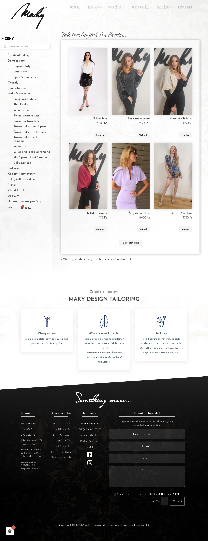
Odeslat (177, 501)
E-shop (93, 7)
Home (75, 7)
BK (147, 524)
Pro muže (140, 7)
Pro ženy (116, 7)
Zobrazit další (131, 243)
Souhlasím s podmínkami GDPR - (148, 494)
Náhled (100, 135)
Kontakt (185, 7)
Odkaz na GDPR (169, 494)
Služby (163, 7)
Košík (8, 207)
